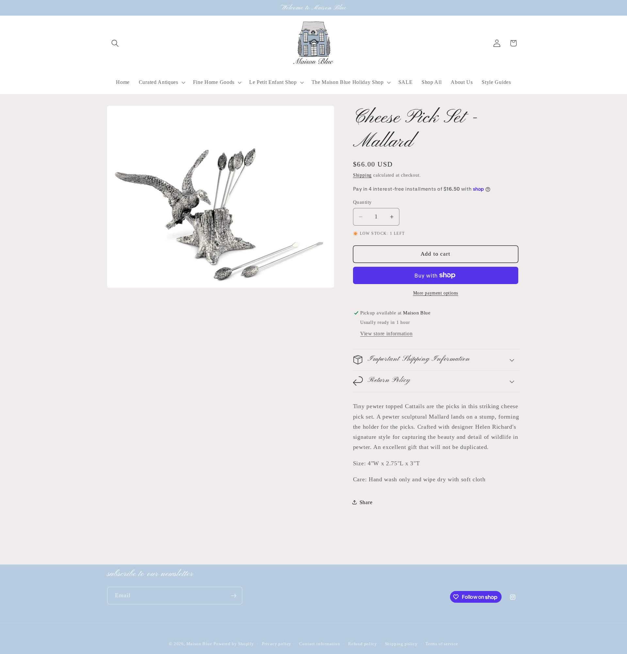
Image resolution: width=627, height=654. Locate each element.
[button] (115, 43)
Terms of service (442, 644)
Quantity (362, 201)
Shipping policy (401, 644)
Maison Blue (199, 644)
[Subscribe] (233, 595)
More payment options (435, 293)
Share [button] (366, 502)
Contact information (319, 644)
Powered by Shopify (234, 644)
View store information (386, 333)
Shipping (362, 175)
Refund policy (362, 644)
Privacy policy (276, 644)
